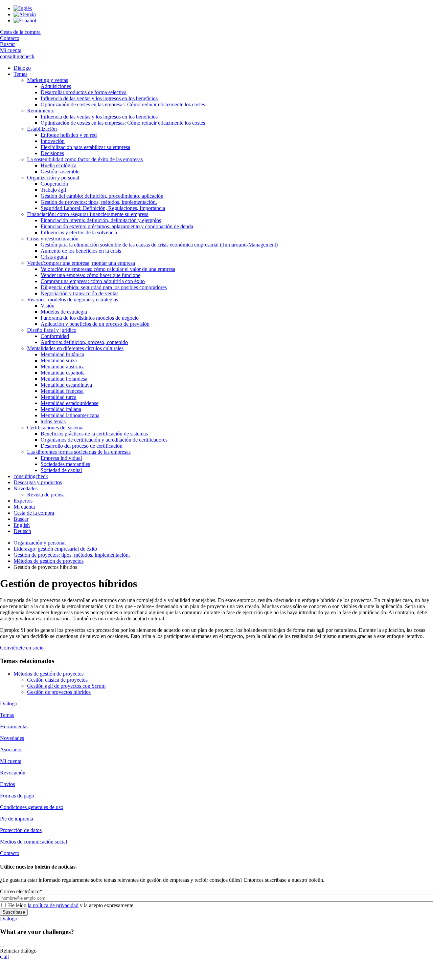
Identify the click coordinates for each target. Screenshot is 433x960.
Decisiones (52, 153)
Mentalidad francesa (62, 391)
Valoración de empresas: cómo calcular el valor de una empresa (108, 269)
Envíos (7, 784)
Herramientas (14, 726)
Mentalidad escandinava (66, 385)
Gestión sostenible (60, 171)
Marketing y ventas (47, 80)
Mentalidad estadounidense (69, 403)
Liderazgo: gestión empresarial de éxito (55, 549)
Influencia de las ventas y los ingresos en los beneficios (99, 98)
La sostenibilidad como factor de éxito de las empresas (85, 159)
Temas (20, 74)
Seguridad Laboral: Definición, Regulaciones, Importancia (103, 208)
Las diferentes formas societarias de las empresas (79, 452)
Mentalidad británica (62, 354)
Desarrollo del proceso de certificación (81, 446)
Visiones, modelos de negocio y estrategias (72, 299)
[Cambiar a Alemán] (25, 14)
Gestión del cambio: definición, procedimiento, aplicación (102, 196)
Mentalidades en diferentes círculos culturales (75, 348)
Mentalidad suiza (59, 360)
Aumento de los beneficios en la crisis (81, 251)
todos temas (53, 421)
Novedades (26, 488)
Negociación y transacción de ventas (79, 293)
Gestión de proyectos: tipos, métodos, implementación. (99, 202)
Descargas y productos (38, 482)
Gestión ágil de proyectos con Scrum (66, 686)
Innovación (53, 141)
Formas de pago (17, 795)
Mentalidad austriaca (63, 366)
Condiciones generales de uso (31, 807)
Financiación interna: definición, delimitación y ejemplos (101, 220)
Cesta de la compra (20, 32)
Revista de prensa (46, 494)
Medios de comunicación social (33, 842)
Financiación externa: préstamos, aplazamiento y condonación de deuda (117, 226)
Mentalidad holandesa (64, 379)
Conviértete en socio (22, 647)
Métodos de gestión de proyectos (49, 561)
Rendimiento (40, 110)
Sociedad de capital (61, 470)
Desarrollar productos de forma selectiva (84, 92)
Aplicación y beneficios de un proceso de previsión (95, 324)
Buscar (7, 44)
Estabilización (42, 129)
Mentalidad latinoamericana (70, 415)
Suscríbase (14, 912)
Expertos (23, 501)
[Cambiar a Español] (25, 20)
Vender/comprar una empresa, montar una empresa (81, 263)
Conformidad (55, 336)
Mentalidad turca (58, 397)
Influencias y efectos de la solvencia (79, 232)
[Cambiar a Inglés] (23, 8)
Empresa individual (61, 458)
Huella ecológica (58, 165)
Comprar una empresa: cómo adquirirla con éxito (93, 281)
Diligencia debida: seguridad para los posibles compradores (104, 287)
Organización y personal (53, 177)
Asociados (11, 749)
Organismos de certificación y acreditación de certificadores (104, 440)
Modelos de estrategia (64, 312)
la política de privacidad (53, 905)
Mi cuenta (10, 50)
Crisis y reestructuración (52, 238)
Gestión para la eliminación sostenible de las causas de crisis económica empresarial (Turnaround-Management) (159, 245)
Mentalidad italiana (61, 409)
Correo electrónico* (21, 891)
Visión (47, 305)
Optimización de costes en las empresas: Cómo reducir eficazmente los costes (123, 104)
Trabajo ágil (53, 190)
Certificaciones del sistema (55, 427)
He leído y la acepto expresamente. (71, 905)
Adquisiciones (56, 86)
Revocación (12, 772)
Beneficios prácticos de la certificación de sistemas (94, 433)
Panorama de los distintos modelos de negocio (90, 318)
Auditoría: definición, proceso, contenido (84, 342)
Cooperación (54, 184)
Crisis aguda (54, 257)
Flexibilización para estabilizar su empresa (85, 147)
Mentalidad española (63, 373)
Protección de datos (21, 830)
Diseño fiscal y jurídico (51, 330)
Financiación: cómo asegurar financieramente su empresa (88, 214)
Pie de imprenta (16, 819)
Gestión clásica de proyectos (57, 680)
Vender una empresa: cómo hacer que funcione (90, 275)
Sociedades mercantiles (65, 464)
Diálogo (22, 68)
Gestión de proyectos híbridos (59, 692)
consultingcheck (17, 56)
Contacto (9, 38)
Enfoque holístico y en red (69, 135)
